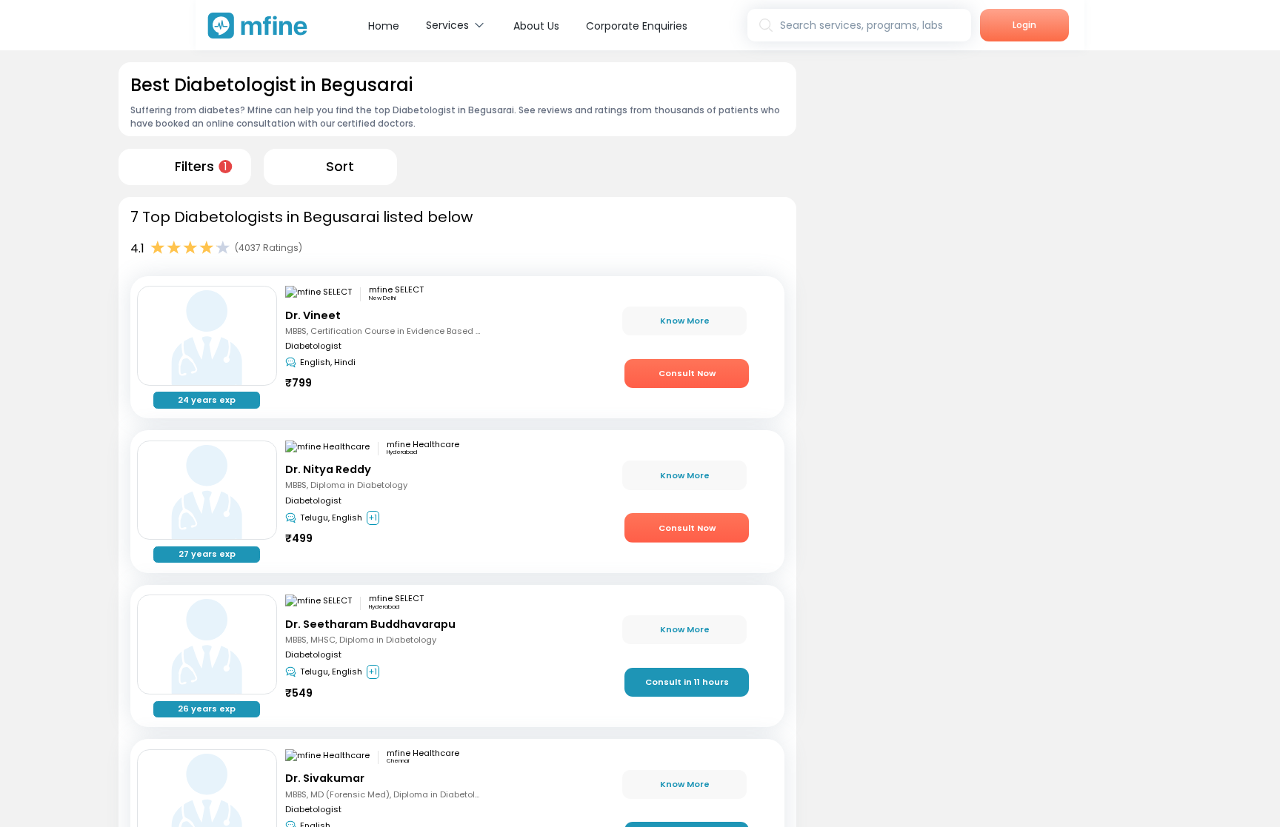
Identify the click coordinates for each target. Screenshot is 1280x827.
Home (383, 26)
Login (1024, 25)
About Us (536, 26)
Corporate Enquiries (636, 26)
